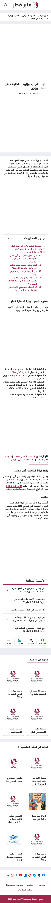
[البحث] (5, 5)
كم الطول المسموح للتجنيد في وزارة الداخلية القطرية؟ (24, 288)
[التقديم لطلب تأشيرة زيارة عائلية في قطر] (13, 808)
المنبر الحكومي (29, 15)
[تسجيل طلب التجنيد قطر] (13, 720)
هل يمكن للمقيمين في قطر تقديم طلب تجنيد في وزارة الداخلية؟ (25, 258)
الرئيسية (44, 15)
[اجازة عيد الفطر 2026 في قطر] (37, 808)
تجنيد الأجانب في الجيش (23, 459)
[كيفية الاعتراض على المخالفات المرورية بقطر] (37, 770)
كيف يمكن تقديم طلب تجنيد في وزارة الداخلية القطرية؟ (25, 266)
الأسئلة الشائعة (36, 252)
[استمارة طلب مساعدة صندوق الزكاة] (13, 846)
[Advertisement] (25, 53)
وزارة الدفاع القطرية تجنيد (25, 456)
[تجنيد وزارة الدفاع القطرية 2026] (13, 683)
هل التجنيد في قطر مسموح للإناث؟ (25, 273)
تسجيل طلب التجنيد (38, 462)
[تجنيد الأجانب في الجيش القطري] (37, 683)
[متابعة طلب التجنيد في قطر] (37, 720)
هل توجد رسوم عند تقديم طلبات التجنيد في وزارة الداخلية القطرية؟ (24, 280)
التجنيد (33, 659)
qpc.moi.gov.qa (14, 486)
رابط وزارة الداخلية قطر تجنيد (29, 249)
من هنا (16, 372)
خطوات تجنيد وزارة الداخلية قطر (28, 246)
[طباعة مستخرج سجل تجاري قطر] (13, 770)
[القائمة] (45, 5)
